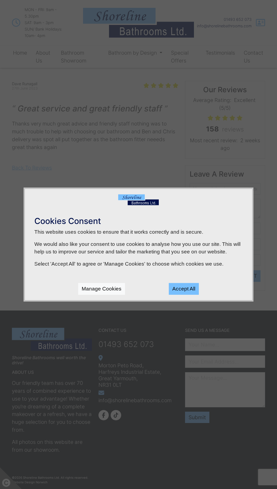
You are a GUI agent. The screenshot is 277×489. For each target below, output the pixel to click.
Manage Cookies (101, 289)
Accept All (183, 289)
